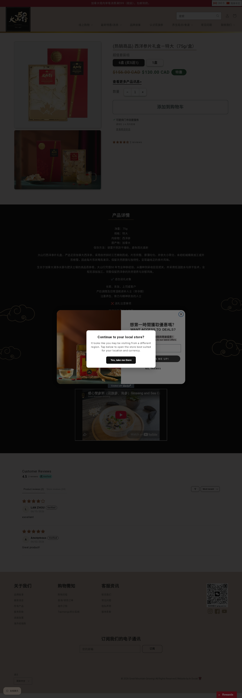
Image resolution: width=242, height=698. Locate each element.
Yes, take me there (121, 360)
